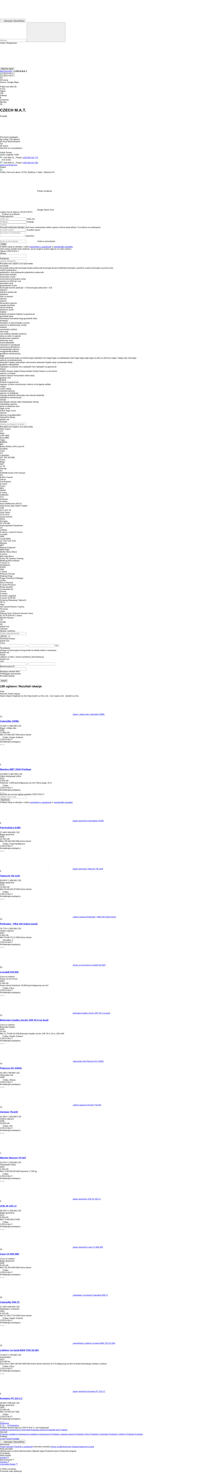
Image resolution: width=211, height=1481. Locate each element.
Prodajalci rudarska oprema (63, 1434)
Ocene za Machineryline (61, 1447)
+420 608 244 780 (30, 163)
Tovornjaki (26, 1430)
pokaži (4, 681)
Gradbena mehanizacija (10, 1430)
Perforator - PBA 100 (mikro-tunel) (18, 924)
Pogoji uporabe (6, 1447)
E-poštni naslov (33, 230)
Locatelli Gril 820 (9, 972)
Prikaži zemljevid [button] (44, 191)
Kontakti (15, 1439)
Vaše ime (31, 219)
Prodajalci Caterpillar (99, 1434)
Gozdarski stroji (54, 1430)
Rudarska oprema (39, 1430)
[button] (105, 55)
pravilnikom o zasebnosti (40, 247)
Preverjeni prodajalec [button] (9, 137)
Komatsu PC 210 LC (11, 1398)
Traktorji (64, 1430)
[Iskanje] (46, 32)
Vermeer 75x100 (9, 1112)
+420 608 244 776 (30, 158)
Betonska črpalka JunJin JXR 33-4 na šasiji (24, 1020)
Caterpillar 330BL (9, 721)
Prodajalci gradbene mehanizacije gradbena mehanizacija (25, 1434)
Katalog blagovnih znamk (83, 1447)
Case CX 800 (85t (9, 1254)
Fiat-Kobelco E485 (10, 827)
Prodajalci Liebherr (117, 1434)
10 (8, 1425)
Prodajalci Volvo (82, 1434)
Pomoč (9, 1439)
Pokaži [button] (19, 158)
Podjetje (30, 222)
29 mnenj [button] (4, 80)
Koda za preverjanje (46, 241)
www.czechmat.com (8, 165)
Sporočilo (30, 236)
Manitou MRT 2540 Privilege (15, 769)
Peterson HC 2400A (11, 1068)
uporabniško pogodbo (63, 247)
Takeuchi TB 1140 (10, 876)
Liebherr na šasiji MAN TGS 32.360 (19, 1350)
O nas (2, 1439)
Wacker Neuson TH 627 (13, 1157)
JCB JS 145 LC (8, 1206)
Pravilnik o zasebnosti (23, 1447)
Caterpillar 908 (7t (10, 1302)
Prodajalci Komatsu (134, 1434)
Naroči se (5, 800)
